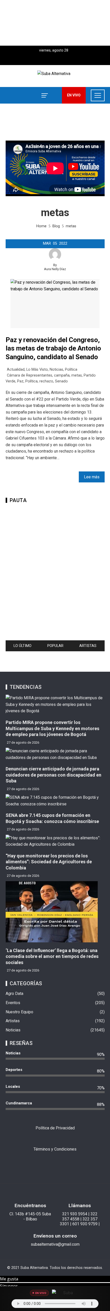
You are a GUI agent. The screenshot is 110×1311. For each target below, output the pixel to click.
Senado (61, 381)
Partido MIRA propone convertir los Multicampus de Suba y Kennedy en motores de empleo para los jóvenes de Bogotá (52, 728)
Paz (20, 381)
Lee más (92, 477)
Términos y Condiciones (55, 1149)
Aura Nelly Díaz (55, 269)
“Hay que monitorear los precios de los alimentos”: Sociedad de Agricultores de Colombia (49, 861)
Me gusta (9, 1279)
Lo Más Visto (37, 369)
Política (71, 369)
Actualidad (16, 369)
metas (76, 375)
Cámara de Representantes (29, 375)
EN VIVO (74, 95)
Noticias (56, 369)
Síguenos (9, 1286)
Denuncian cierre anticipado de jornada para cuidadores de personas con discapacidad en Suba (53, 774)
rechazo (46, 381)
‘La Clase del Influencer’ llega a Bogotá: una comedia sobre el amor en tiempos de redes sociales (52, 956)
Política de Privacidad (55, 1128)
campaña (62, 375)
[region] (55, 23)
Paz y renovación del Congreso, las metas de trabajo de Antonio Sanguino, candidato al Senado (53, 348)
